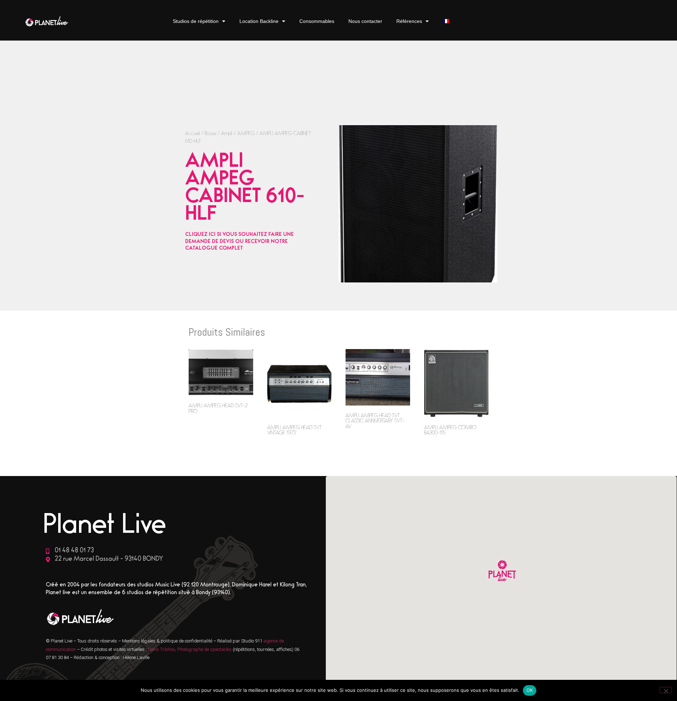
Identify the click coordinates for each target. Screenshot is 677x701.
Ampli (226, 134)
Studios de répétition (196, 21)
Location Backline (259, 21)
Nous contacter (365, 21)
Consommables (316, 21)
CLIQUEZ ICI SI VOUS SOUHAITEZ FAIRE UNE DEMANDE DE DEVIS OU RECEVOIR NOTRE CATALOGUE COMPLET (239, 242)
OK (529, 690)
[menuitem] (446, 21)
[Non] (666, 690)
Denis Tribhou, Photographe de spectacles (190, 649)
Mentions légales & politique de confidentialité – (169, 641)
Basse (210, 134)
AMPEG (246, 134)
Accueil (192, 134)
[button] (501, 572)
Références (409, 21)
